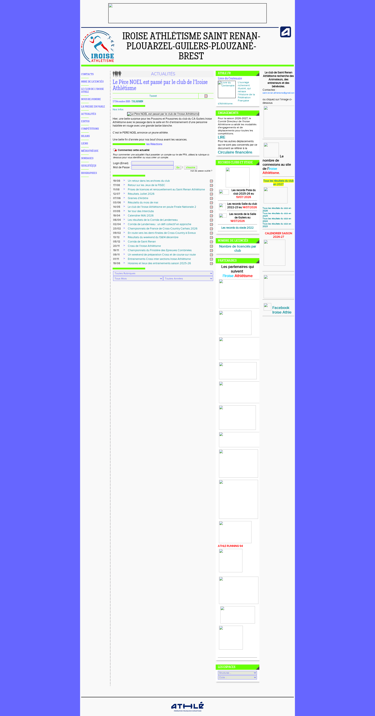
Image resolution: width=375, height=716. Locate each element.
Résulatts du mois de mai (143, 202)
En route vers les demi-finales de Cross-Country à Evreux (162, 233)
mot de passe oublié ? (201, 171)
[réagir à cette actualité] (211, 181)
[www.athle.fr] (285, 36)
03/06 (117, 202)
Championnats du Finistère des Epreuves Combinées (160, 250)
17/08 (116, 185)
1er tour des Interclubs (141, 211)
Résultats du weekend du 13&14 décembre (153, 237)
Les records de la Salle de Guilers (242, 215)
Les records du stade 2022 (237, 227)
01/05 (116, 211)
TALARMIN (137, 101)
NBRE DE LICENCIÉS (92, 81)
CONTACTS (87, 74)
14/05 (116, 207)
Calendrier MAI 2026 (141, 215)
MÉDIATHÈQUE (90, 151)
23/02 (117, 228)
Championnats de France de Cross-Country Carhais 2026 (162, 228)
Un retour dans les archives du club (149, 181)
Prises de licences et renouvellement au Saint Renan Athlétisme (166, 189)
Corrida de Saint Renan (142, 241)
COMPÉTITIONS (90, 128)
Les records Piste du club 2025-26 (244, 191)
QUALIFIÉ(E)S (88, 165)
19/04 (116, 215)
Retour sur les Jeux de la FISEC (146, 185)
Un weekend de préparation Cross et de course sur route (162, 254)
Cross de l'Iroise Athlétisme (144, 246)
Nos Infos (118, 109)
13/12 (116, 237)
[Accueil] (98, 61)
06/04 (117, 220)
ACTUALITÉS (88, 114)
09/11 (116, 254)
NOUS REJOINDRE (91, 99)
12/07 (116, 194)
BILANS (85, 136)
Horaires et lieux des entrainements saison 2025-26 (159, 263)
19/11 (116, 250)
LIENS (84, 143)
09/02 (117, 233)
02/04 (117, 224)
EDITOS (85, 121)
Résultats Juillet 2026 (141, 194)
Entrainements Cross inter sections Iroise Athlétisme (159, 259)
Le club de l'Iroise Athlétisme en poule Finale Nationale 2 (162, 207)
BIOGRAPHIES (89, 173)
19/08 (116, 181)
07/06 (117, 198)
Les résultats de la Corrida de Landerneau (153, 220)
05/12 (116, 241)
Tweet (153, 96)
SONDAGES (87, 158)
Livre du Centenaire (230, 78)
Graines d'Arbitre (138, 198)
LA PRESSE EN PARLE (93, 106)
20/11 (116, 246)
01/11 (116, 259)
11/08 (116, 189)
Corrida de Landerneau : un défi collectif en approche (159, 224)
